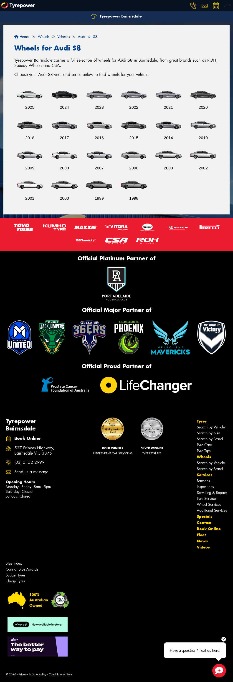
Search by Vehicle (211, 427)
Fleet (201, 534)
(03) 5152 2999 (29, 462)
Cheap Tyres (15, 581)
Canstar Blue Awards (22, 569)
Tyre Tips (203, 450)
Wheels (204, 456)
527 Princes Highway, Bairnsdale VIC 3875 (34, 450)
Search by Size (208, 433)
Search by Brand (210, 439)
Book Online (209, 528)
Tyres (202, 421)
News (202, 541)
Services (204, 474)
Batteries (203, 480)
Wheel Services (209, 504)
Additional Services (212, 510)
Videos (203, 547)
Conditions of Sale (60, 674)
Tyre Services (207, 498)
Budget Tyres (15, 575)
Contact (204, 522)
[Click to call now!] (193, 5)
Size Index (14, 563)
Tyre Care (204, 445)
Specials (204, 516)
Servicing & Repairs (212, 492)
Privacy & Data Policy (32, 674)
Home (23, 36)
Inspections (205, 486)
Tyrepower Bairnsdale (120, 16)
